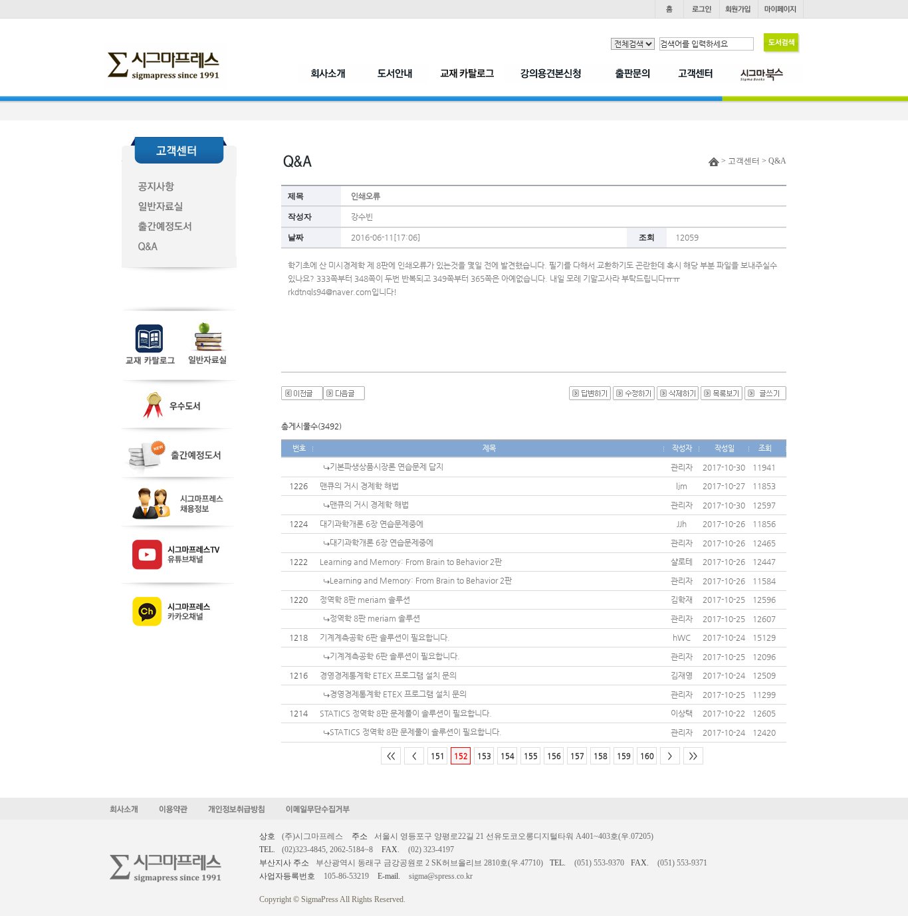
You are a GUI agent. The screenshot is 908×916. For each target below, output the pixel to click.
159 (624, 756)
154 (507, 756)
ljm (681, 486)
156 (554, 756)
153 (484, 756)
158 (601, 756)
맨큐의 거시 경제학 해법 (359, 486)
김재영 (682, 675)
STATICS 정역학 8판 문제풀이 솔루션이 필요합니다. (406, 713)
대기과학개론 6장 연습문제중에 (371, 523)
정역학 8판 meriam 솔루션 (365, 599)
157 (577, 756)
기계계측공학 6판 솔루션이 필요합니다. (385, 637)
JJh (682, 523)
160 (647, 756)
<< (391, 756)
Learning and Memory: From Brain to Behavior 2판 (411, 561)
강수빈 (362, 216)
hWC (682, 637)
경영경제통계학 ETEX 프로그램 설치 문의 (388, 675)
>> (693, 756)
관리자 (682, 467)
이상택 (682, 713)
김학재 (682, 599)
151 (438, 756)
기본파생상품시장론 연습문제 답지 (386, 466)
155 (531, 756)
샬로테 (682, 561)
